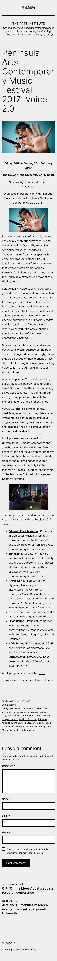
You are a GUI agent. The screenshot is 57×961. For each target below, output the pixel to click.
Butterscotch (17, 657)
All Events (23, 708)
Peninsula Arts (44, 680)
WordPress (31, 949)
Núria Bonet (16, 643)
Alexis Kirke (16, 715)
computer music (10, 719)
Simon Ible (15, 553)
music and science (41, 722)
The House (9, 175)
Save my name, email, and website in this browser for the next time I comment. (27, 851)
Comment (8, 766)
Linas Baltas (16, 621)
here (42, 673)
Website (6, 832)
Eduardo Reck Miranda (23, 531)
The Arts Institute (28, 24)
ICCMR (14, 722)
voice (31, 730)
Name (6, 799)
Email (6, 815)
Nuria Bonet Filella (11, 726)
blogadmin (10, 704)
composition (43, 715)
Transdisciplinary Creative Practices (30, 712)
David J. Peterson (20, 612)
